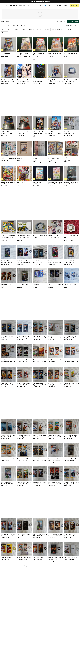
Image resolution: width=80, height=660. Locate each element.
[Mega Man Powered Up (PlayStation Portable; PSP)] (55, 71)
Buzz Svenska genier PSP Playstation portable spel (71, 80)
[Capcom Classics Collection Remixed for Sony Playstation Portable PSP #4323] (71, 374)
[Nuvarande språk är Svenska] (45, 5)
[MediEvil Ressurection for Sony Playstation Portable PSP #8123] (24, 252)
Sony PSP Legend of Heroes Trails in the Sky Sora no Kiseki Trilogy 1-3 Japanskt (55, 132)
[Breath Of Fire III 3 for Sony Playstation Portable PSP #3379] (8, 525)
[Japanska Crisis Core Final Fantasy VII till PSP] (71, 173)
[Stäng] (78, 1)
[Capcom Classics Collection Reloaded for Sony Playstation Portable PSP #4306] (24, 450)
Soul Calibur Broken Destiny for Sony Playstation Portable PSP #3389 (40, 483)
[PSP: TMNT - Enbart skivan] (40, 227)
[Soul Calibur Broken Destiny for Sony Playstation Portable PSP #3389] (40, 473)
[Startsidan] (13, 5)
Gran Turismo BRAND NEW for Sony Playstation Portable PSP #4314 (71, 459)
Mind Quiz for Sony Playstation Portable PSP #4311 (7, 558)
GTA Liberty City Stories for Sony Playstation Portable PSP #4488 (8, 360)
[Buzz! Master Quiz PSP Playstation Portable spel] (8, 71)
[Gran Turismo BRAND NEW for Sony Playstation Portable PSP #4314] (71, 450)
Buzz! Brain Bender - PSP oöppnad (55, 53)
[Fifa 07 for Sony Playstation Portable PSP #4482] (24, 351)
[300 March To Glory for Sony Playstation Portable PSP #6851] (8, 275)
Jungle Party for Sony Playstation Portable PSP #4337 (55, 436)
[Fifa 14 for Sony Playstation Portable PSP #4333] (24, 374)
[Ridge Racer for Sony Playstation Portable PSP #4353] (55, 450)
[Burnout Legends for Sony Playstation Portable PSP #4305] (71, 426)
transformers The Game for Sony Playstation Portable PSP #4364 (55, 285)
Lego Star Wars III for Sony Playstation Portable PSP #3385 (39, 384)
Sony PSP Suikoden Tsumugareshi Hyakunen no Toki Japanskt (71, 132)
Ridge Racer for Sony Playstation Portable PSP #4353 (55, 459)
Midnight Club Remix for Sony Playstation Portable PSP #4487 (39, 360)
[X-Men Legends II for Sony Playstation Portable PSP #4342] (55, 525)
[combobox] (28, 5)
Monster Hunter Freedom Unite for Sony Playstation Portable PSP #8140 (24, 337)
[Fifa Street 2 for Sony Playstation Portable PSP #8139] (71, 252)
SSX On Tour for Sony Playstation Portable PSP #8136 (70, 285)
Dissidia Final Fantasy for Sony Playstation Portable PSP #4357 (71, 558)
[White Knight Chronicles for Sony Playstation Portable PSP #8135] (8, 252)
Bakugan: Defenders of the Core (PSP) (8, 182)
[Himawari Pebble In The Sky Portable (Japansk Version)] (24, 71)
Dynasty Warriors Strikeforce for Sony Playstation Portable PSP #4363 (39, 285)
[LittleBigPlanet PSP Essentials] (24, 173)
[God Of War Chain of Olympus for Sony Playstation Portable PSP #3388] (40, 549)
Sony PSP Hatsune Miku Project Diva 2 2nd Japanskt (8, 157)
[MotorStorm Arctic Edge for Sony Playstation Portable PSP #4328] (71, 473)
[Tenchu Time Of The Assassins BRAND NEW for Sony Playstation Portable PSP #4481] (24, 275)
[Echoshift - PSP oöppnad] (24, 44)
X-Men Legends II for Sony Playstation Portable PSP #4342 (55, 535)
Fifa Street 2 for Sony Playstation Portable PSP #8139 (70, 261)
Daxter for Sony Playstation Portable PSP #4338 (24, 483)
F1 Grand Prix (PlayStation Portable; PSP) (24, 132)
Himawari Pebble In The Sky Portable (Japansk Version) (24, 80)
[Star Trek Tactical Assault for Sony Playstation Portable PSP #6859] (8, 327)
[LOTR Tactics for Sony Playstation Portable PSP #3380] (55, 473)
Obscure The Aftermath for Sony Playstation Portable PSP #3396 (8, 436)
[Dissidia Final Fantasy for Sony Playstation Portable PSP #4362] (55, 327)
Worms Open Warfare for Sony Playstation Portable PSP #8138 (71, 360)
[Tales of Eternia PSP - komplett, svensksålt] (40, 173)
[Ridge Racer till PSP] (24, 148)
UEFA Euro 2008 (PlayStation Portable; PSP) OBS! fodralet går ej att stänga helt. (8, 132)
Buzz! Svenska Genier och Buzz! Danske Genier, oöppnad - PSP (55, 157)
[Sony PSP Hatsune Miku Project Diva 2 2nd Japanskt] (8, 148)
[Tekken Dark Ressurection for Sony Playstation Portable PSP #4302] (24, 426)
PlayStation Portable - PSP (11, 25)
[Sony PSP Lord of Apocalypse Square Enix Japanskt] (55, 227)
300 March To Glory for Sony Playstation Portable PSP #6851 (8, 285)
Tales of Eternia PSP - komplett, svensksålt (38, 182)
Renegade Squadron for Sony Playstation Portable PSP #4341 (39, 459)
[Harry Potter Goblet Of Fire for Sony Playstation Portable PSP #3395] (55, 549)
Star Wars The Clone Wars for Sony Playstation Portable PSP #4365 (55, 360)
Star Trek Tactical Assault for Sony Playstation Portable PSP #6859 (7, 337)
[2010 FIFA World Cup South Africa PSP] (71, 227)
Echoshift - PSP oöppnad (23, 53)
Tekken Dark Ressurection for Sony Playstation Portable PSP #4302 (24, 436)
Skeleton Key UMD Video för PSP (39, 157)
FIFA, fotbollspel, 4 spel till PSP (71, 157)
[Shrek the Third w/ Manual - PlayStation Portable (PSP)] (24, 227)
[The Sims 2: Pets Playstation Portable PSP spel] (8, 44)
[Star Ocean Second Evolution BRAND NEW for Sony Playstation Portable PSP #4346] (8, 473)
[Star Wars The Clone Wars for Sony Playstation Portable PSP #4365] (55, 351)
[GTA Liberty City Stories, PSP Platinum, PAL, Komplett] (40, 123)
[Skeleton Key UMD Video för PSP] (40, 148)
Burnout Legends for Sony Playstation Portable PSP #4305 (71, 436)
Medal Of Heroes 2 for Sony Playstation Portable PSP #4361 (71, 337)
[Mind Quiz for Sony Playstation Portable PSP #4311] (8, 549)
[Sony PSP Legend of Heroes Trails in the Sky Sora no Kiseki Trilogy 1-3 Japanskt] (55, 123)
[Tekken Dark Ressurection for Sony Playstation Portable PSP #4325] (40, 426)
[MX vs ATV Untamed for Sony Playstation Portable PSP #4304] (71, 525)
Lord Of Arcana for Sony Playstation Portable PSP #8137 (55, 261)
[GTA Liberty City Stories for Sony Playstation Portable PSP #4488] (8, 351)
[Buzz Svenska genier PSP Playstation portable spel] (71, 71)
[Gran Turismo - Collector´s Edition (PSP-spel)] (40, 71)
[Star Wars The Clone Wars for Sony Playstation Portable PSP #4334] (55, 374)
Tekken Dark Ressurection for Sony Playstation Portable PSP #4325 (39, 436)
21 (49, 566)
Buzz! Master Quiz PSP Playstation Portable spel (7, 80)
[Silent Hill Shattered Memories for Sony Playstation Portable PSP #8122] (40, 252)
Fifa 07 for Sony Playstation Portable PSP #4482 (24, 360)
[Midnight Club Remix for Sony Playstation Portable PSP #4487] (40, 351)
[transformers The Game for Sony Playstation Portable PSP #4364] (55, 275)
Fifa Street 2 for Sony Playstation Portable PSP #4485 (7, 384)
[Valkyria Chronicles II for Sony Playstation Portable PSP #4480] (40, 327)
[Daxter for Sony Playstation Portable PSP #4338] (24, 473)
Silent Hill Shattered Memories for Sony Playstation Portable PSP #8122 (39, 261)
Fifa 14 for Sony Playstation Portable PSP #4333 (24, 384)
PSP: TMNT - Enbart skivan (40, 235)
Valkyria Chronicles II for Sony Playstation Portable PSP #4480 (39, 337)
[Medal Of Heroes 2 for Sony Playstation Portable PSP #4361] (71, 327)
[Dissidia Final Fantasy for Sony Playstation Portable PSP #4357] (71, 549)
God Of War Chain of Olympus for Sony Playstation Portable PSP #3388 (39, 558)
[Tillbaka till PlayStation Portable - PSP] (2, 25)
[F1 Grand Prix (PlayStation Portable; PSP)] (24, 123)
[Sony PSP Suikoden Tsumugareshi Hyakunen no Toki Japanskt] (71, 123)
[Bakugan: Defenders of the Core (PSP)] (8, 173)
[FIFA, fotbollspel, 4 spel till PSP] (71, 148)
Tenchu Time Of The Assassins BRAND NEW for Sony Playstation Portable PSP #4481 (24, 285)
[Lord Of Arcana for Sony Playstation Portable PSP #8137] (55, 252)
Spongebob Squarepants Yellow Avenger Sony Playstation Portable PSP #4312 (7, 459)
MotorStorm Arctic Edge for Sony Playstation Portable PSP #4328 (71, 483)
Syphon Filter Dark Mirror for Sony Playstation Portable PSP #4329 (23, 535)
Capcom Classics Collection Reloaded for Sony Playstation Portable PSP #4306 (24, 459)
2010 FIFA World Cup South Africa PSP (71, 236)
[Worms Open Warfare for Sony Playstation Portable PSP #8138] (71, 351)
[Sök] (36, 5)
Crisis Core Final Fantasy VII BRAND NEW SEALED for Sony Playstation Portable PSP (40, 535)
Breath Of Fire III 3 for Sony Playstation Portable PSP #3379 (8, 535)
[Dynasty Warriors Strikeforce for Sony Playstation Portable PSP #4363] (40, 275)
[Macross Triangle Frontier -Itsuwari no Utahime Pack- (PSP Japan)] (55, 173)
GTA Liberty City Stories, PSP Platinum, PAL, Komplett (40, 132)
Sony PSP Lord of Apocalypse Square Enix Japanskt (54, 236)
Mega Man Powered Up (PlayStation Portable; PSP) (55, 80)
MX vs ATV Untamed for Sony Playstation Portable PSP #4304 (71, 535)
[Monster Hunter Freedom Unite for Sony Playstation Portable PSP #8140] (24, 327)
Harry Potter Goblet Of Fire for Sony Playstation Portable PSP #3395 (55, 558)
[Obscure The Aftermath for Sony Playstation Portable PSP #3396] (8, 426)
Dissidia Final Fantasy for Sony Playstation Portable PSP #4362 (55, 337)
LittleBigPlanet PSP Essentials (22, 182)
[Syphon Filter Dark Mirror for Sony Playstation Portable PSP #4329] (24, 525)
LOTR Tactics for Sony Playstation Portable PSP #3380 (55, 483)
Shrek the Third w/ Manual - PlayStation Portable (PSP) (24, 236)
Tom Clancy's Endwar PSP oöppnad (71, 53)
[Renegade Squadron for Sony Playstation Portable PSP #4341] (40, 450)
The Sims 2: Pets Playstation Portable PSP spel (7, 54)
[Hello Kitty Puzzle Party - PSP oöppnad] (40, 44)
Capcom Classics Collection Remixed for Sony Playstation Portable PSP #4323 (71, 384)
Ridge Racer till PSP (22, 157)
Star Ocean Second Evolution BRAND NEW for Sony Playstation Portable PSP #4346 (8, 483)
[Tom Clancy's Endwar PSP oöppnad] (71, 44)
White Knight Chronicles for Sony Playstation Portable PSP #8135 (8, 261)
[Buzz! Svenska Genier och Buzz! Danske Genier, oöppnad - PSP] (55, 148)
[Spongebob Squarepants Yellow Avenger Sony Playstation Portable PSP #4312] (8, 450)
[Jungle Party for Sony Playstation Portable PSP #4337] (55, 426)
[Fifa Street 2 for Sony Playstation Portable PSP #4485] (8, 374)
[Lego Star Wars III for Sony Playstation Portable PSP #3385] (40, 374)
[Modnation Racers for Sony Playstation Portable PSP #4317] (24, 549)
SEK (49, 5)
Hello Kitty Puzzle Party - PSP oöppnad (39, 53)
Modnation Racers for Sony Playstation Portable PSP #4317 (24, 558)
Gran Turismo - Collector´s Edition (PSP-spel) (40, 80)
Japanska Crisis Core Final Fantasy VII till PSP (71, 182)
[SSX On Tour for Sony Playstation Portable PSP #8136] (71, 275)
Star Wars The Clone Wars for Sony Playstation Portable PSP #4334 (55, 384)
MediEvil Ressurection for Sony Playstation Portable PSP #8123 (24, 261)
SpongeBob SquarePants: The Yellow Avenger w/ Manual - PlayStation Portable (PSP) (8, 236)
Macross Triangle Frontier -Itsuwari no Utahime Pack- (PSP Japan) (55, 183)
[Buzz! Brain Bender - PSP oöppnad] (55, 44)
